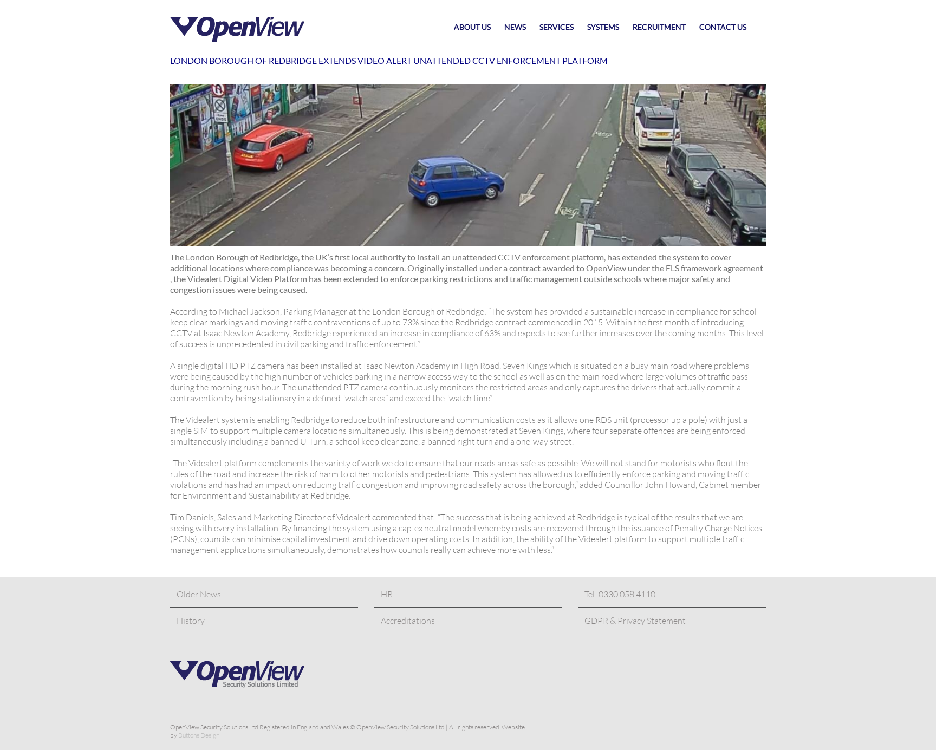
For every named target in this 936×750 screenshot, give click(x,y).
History (191, 620)
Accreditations (408, 620)
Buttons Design (198, 735)
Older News (199, 594)
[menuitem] (479, 27)
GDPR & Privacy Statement (635, 620)
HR (387, 594)
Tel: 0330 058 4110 (619, 594)
